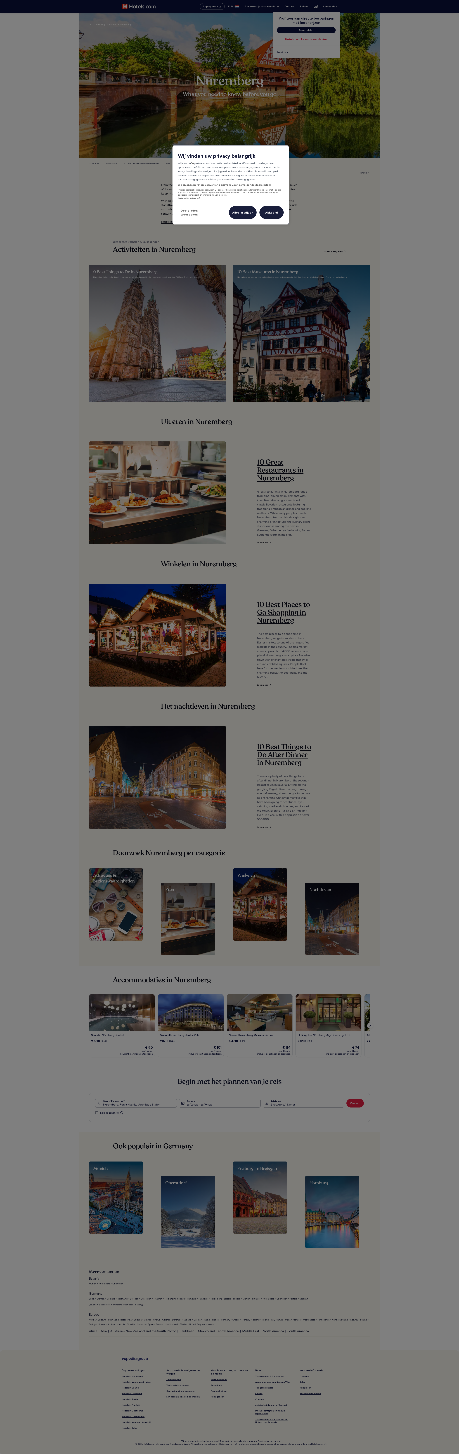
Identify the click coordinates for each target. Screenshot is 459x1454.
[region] (230, 184)
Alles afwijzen (242, 212)
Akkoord (271, 212)
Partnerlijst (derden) (189, 198)
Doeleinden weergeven (189, 212)
